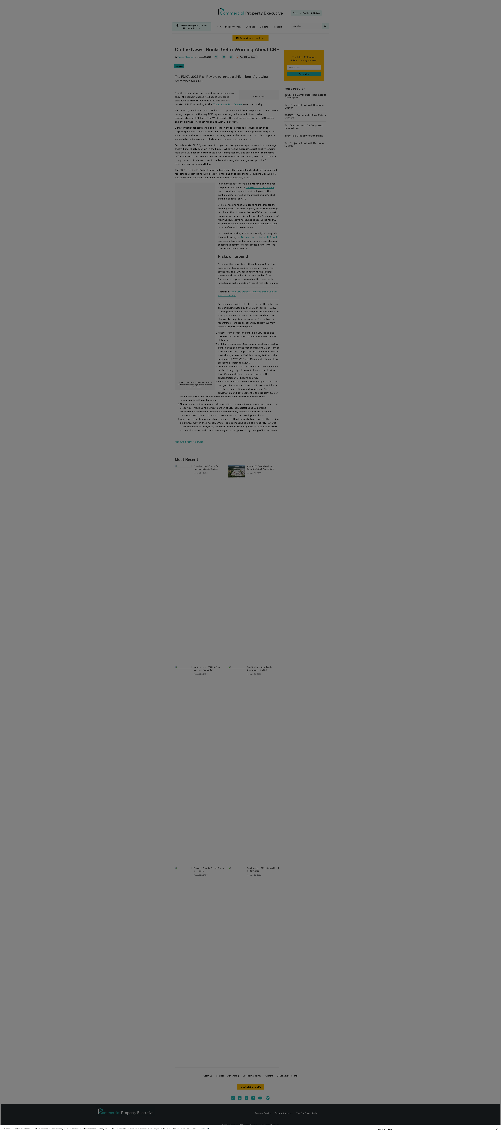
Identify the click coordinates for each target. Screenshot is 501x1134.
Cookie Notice (205, 1129)
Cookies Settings (385, 1129)
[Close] (497, 1129)
